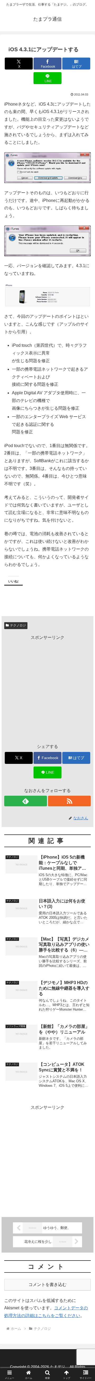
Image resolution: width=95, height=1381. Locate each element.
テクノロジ (18, 625)
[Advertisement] (47, 689)
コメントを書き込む (47, 1284)
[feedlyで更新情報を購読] (25, 801)
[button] (84, 920)
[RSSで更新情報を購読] (69, 801)
